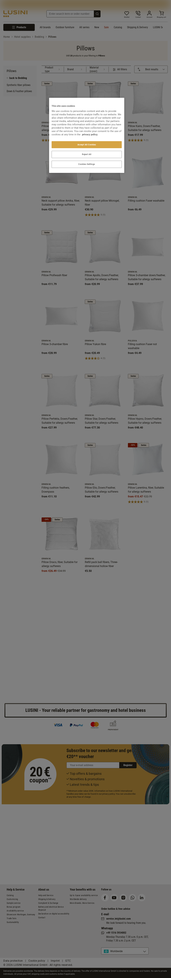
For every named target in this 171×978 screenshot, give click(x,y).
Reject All (86, 154)
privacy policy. (90, 134)
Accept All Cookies (86, 145)
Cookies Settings (86, 164)
